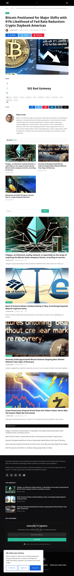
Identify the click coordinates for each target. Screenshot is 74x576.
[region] (23, 561)
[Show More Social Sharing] (46, 35)
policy (42, 544)
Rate (61, 97)
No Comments (34, 30)
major (47, 97)
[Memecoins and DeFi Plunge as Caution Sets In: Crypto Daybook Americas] (20, 184)
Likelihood (41, 97)
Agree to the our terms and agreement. (37, 544)
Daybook (28, 97)
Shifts (16, 100)
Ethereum (9, 251)
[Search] (67, 3)
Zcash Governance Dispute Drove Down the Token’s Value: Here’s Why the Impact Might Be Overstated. (37, 411)
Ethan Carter (14, 30)
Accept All (35, 568)
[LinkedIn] (7, 93)
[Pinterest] (7, 97)
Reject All (24, 568)
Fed (34, 97)
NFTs (7, 13)
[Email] (7, 102)
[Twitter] (7, 88)
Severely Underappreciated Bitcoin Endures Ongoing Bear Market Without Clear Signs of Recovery (52, 166)
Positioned (55, 97)
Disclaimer (44, 565)
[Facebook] (7, 83)
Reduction (9, 100)
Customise (11, 568)
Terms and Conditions (58, 565)
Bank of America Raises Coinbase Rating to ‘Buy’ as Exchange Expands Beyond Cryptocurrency (37, 307)
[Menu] (7, 3)
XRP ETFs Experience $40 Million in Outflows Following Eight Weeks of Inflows (29, 448)
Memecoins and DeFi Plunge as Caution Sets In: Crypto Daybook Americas (19, 196)
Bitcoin (16, 97)
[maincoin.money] (37, 3)
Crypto (22, 97)
